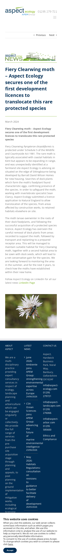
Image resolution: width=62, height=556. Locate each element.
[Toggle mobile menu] (55, 17)
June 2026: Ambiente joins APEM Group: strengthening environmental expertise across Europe (31, 375)
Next (51, 35)
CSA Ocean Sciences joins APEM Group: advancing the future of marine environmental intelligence (31, 425)
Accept (10, 550)
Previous (41, 35)
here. (10, 544)
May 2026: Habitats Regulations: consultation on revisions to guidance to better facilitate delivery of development (31, 480)
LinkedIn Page (27, 282)
